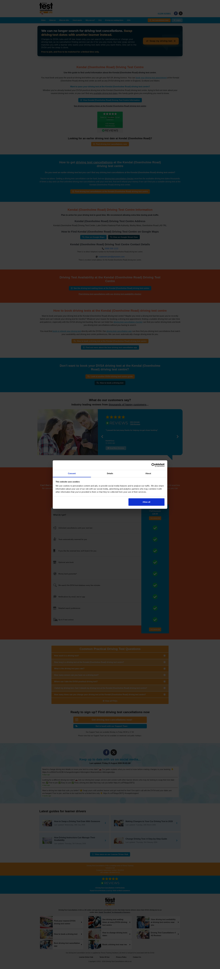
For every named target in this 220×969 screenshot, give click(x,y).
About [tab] (148, 473)
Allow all (146, 502)
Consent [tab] (72, 473)
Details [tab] (110, 473)
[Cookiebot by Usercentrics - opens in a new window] (153, 465)
